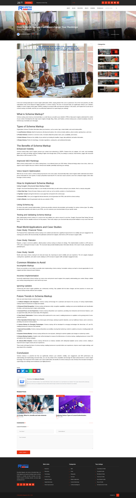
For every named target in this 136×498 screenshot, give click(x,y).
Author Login (108, 8)
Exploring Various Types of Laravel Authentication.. (71, 415)
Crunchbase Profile (101, 468)
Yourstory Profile (101, 476)
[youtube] (115, 2)
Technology (100, 8)
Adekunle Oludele (39, 379)
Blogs (73, 8)
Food (72, 471)
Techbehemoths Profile (102, 484)
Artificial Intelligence (75, 484)
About (68, 8)
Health (86, 8)
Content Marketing (75, 482)
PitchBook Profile (101, 474)
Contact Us (112, 495)
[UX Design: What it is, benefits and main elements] (35, 404)
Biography (73, 474)
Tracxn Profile (100, 482)
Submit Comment (23, 452)
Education (80, 8)
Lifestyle (73, 476)
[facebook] (103, 2)
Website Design (21, 23)
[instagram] (109, 2)
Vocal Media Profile (101, 479)
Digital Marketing (48, 482)
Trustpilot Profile (100, 471)
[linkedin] (112, 2)
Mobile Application (75, 479)
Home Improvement (49, 484)
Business (93, 8)
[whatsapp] (106, 2)
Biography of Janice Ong (42, 2)
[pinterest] (118, 2)
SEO (72, 468)
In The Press (47, 476)
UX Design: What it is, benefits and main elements (31, 415)
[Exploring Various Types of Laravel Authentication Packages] (74, 404)
